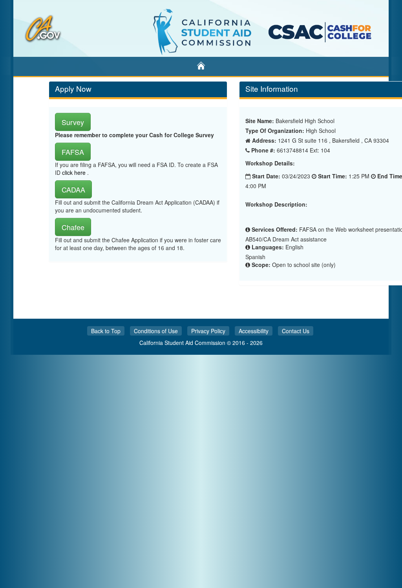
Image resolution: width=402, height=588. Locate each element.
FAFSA (73, 152)
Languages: (268, 247)
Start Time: (332, 176)
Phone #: (263, 150)
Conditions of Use (156, 331)
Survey (73, 122)
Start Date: (266, 176)
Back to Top (106, 331)
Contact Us (295, 331)
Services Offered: (275, 229)
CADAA (73, 189)
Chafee (73, 227)
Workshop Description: (276, 204)
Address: (264, 140)
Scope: (261, 265)
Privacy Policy (208, 331)
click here (74, 172)
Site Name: (259, 121)
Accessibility (254, 331)
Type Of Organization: (274, 130)
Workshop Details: (270, 163)
